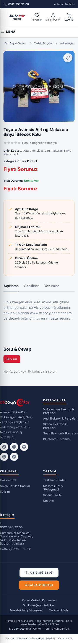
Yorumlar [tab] (51, 286)
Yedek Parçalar (43, 43)
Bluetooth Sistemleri (57, 439)
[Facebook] (14, 447)
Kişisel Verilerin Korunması (39, 600)
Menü (10, 31)
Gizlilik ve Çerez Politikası (39, 605)
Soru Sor (11, 358)
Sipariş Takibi (52, 495)
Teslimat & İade (54, 480)
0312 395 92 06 (18, 4)
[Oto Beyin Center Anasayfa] (17, 17)
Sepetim (49, 500)
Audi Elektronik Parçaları (60, 418)
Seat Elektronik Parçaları (60, 433)
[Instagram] (4, 447)
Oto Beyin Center (15, 43)
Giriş (48, 19)
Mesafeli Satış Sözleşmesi (53, 487)
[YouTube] (24, 447)
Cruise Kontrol (27, 161)
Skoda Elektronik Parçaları (55, 425)
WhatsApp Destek (39, 585)
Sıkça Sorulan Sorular (15, 486)
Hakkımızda (8, 480)
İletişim (5, 491)
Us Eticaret (34, 638)
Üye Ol (56, 19)
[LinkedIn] (14, 457)
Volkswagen (67, 43)
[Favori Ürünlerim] (67, 57)
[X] (4, 457)
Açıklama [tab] (11, 286)
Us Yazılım (21, 638)
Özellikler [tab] (31, 286)
